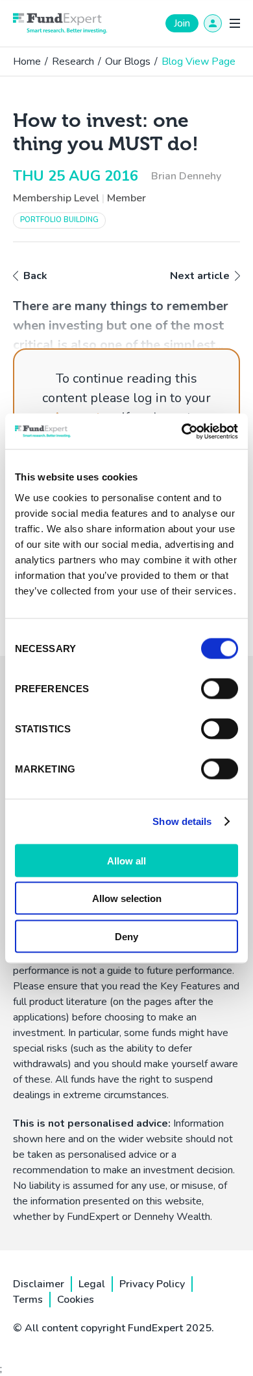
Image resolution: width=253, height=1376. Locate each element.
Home (27, 61)
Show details (181, 821)
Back (35, 276)
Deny (126, 936)
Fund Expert (60, 23)
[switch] (219, 688)
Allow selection (127, 898)
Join (182, 23)
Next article (200, 276)
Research (73, 61)
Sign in (213, 23)
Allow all (126, 860)
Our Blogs (128, 61)
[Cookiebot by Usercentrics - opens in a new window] (182, 431)
